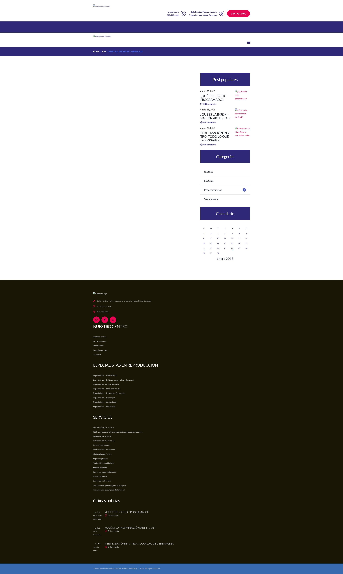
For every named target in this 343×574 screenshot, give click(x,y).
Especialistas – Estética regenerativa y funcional (113, 380)
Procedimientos (99, 341)
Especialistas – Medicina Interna (106, 389)
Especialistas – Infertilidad (104, 406)
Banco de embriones (102, 481)
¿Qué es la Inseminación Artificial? (215, 116)
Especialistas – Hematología (105, 375)
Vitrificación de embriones (104, 450)
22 (204, 248)
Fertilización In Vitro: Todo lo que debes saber (216, 136)
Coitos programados (101, 445)
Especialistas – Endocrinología (106, 384)
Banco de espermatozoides (104, 472)
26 (232, 248)
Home (96, 51)
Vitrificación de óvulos (102, 454)
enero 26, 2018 (207, 110)
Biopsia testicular (100, 467)
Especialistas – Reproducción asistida (109, 393)
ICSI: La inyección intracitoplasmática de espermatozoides (118, 432)
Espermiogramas (100, 459)
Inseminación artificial (102, 436)
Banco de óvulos (100, 476)
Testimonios (98, 346)
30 (211, 253)
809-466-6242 (103, 312)
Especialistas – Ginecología (104, 402)
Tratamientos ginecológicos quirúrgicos (109, 485)
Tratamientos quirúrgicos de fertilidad (109, 490)
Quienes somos (99, 337)
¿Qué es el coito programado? (213, 97)
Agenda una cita (100, 350)
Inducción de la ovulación (104, 441)
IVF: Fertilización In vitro (103, 427)
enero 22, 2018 (207, 128)
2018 (104, 51)
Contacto (97, 354)
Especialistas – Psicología (104, 398)
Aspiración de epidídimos (103, 463)
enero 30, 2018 (207, 91)
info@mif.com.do (104, 306)
